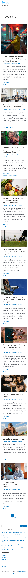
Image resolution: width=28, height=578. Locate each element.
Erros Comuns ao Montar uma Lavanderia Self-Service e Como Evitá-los (14, 59)
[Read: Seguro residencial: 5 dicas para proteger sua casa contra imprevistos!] (14, 334)
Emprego (3, 557)
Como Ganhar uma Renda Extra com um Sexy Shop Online (13, 484)
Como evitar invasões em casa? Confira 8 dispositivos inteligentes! (14, 299)
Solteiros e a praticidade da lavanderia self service (14, 106)
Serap (4, 5)
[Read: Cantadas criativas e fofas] (14, 429)
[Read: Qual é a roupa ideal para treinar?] (14, 383)
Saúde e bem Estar (21, 154)
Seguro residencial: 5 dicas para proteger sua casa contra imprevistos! (14, 347)
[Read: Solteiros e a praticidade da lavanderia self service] (14, 95)
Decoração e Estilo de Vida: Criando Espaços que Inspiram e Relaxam (14, 150)
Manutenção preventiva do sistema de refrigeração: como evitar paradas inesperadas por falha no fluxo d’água (13, 534)
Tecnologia (14, 109)
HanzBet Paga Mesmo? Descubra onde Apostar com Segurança (14, 251)
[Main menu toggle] (25, 4)
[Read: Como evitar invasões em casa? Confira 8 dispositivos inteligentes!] (14, 287)
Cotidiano (14, 63)
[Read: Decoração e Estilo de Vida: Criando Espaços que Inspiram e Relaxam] (14, 137)
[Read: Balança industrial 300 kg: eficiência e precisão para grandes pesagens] (14, 187)
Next (14, 517)
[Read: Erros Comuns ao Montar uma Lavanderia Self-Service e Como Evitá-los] (14, 39)
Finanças (3, 559)
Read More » (6, 82)
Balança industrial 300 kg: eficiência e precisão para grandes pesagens (13, 200)
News (2, 561)
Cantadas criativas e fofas (13, 439)
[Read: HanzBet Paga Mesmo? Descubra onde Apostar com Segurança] (14, 238)
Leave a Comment (7, 63)
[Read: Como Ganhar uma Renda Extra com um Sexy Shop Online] (14, 471)
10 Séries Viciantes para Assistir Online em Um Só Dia (13, 537)
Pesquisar (3, 524)
